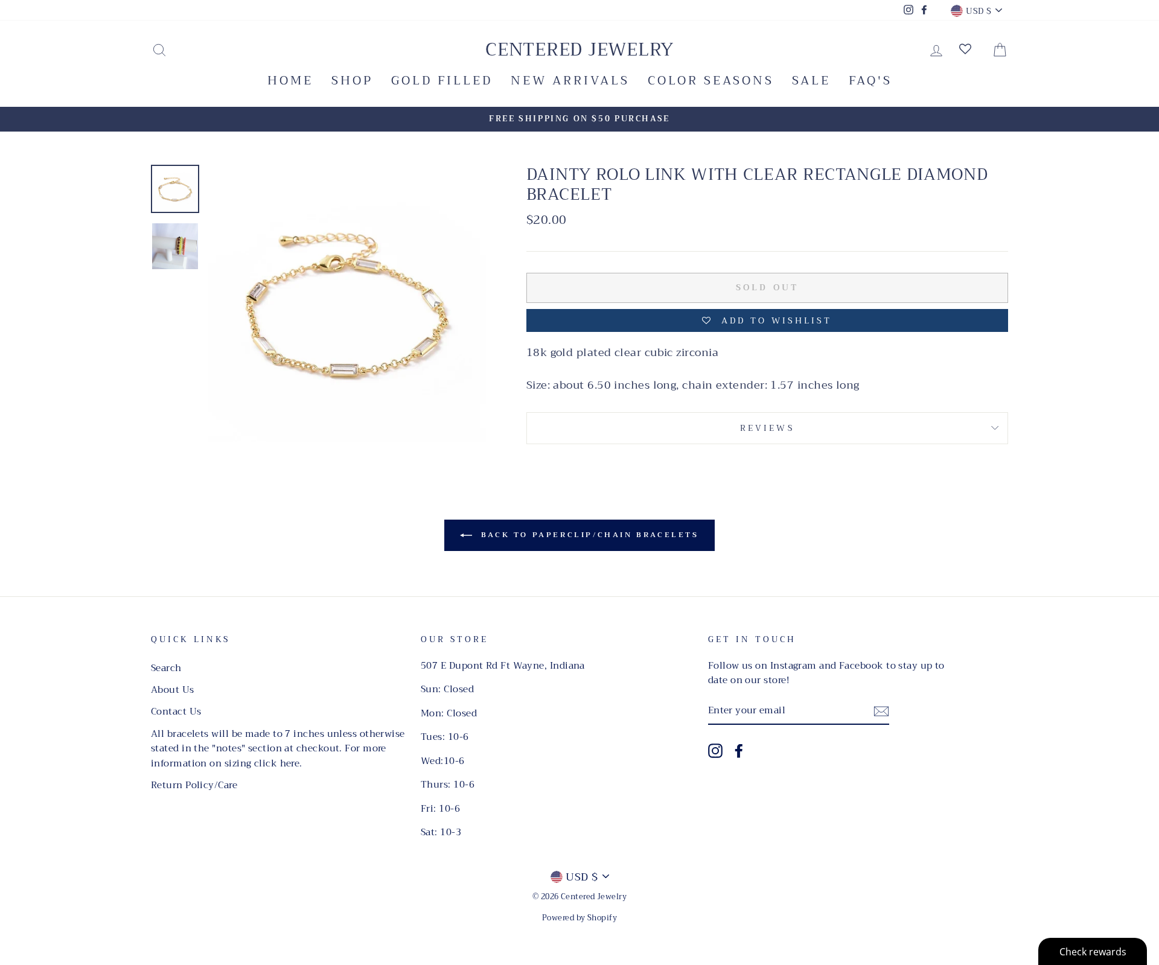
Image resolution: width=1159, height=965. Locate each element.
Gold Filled (442, 80)
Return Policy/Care (194, 785)
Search (166, 668)
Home (290, 80)
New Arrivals (570, 80)
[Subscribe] (881, 710)
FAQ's (870, 80)
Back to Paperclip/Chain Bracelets (587, 535)
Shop (352, 80)
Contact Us (176, 711)
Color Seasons (711, 80)
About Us (172, 690)
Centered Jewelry (579, 49)
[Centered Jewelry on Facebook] (739, 750)
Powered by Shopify (579, 918)
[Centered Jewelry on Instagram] (715, 750)
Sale (811, 80)
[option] (579, 119)
